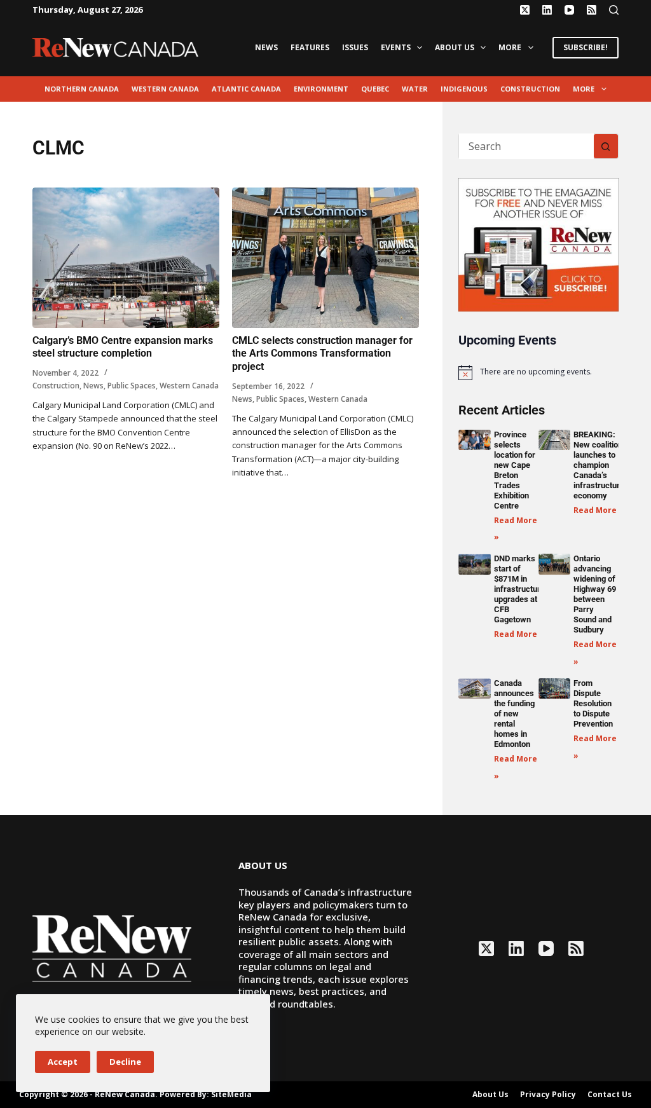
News (266, 47)
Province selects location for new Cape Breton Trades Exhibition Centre (514, 470)
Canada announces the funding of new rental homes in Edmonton (514, 713)
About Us (454, 47)
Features (310, 47)
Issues (355, 47)
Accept (63, 1061)
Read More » (598, 510)
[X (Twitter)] (525, 10)
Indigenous (464, 88)
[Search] (614, 10)
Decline (125, 1061)
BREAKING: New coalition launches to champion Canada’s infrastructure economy (598, 465)
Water (415, 88)
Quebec (375, 88)
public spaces (131, 385)
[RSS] (591, 10)
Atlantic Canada (246, 88)
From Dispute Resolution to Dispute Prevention (593, 703)
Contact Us (609, 1095)
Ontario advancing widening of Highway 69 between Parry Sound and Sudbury (594, 594)
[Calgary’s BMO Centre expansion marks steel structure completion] (125, 258)
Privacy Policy (548, 1095)
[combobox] (526, 146)
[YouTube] (569, 10)
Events (396, 47)
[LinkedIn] (547, 10)
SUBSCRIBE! (585, 47)
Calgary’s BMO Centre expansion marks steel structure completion (122, 347)
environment (321, 88)
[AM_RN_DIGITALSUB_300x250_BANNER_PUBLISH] (538, 243)
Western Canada (165, 88)
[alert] (538, 372)
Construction (530, 88)
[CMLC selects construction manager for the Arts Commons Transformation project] (325, 258)
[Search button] (606, 146)
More (509, 47)
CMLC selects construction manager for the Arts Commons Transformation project (322, 353)
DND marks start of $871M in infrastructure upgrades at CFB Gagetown (519, 589)
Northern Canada (82, 88)
